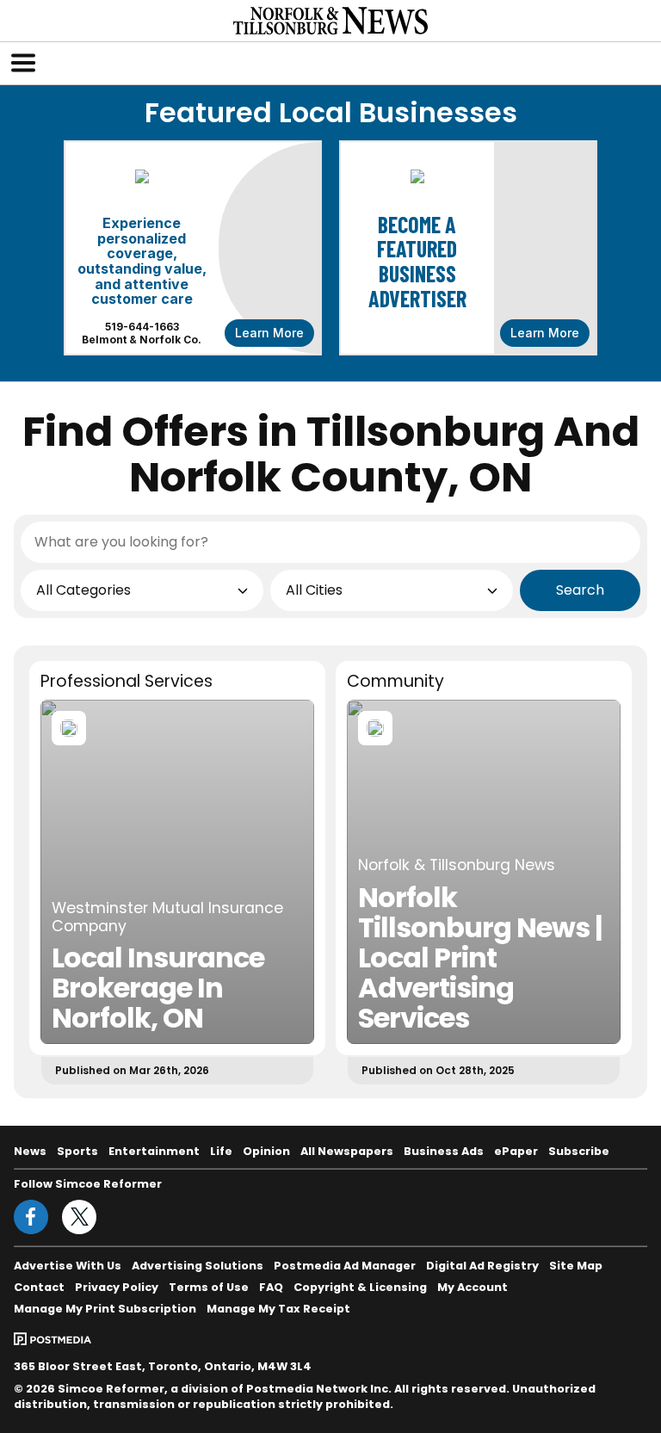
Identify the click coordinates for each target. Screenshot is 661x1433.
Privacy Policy (116, 1287)
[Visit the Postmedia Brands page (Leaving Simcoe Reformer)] (52, 1338)
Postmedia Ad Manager (345, 1265)
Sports (77, 1151)
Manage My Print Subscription (105, 1308)
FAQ (271, 1287)
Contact (39, 1287)
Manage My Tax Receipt (278, 1308)
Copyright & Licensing (360, 1287)
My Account (472, 1287)
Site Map (575, 1265)
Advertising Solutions (197, 1265)
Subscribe (578, 1151)
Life (221, 1151)
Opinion (266, 1151)
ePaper (516, 1151)
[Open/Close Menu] (23, 62)
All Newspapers (346, 1151)
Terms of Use (209, 1287)
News (30, 1151)
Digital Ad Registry (482, 1265)
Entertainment (154, 1151)
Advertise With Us (67, 1265)
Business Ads (444, 1151)
